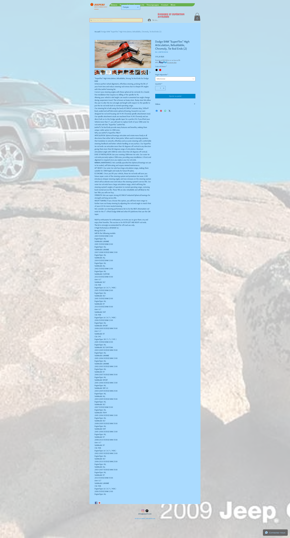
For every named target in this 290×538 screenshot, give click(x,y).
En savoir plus (171, 62)
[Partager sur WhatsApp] (165, 110)
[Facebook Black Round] (147, 510)
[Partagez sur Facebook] (156, 110)
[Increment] (163, 88)
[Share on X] (169, 110)
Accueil (97, 32)
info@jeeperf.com (144, 514)
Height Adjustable (161, 75)
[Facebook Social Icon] (96, 503)
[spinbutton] (160, 88)
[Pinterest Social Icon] (99, 503)
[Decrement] (157, 88)
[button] (197, 17)
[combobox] (175, 79)
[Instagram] (142, 510)
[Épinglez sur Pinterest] (161, 110)
